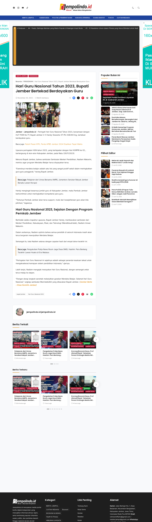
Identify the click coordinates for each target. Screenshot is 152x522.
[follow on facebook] (14, 7)
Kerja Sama (82, 509)
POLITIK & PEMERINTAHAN (62, 18)
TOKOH (111, 18)
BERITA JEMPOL (28, 18)
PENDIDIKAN (33, 76)
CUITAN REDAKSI (123, 18)
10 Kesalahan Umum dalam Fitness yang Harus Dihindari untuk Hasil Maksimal (104, 28)
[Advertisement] (78, 48)
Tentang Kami (83, 506)
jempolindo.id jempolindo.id (40, 312)
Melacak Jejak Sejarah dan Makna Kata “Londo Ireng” (123, 161)
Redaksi (80, 517)
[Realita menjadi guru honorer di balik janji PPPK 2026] (105, 186)
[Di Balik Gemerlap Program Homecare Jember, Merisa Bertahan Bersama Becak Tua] (105, 133)
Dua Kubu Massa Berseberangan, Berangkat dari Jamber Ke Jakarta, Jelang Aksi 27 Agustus (125, 120)
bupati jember (21, 294)
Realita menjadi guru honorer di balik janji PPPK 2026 (125, 181)
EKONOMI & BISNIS (77, 346)
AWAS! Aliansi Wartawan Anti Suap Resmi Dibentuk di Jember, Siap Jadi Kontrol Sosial (123, 111)
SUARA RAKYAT (99, 18)
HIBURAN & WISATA (53, 520)
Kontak (80, 513)
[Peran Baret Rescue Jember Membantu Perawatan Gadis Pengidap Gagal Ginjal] (105, 143)
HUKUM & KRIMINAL (82, 18)
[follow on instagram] (18, 7)
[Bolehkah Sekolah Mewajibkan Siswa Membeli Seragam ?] (105, 206)
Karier (80, 520)
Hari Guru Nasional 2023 (36, 294)
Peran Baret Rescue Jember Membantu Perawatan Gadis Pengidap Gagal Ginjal (123, 139)
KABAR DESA (44, 18)
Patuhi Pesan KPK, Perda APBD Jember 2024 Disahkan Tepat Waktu (54, 144)
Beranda (19, 81)
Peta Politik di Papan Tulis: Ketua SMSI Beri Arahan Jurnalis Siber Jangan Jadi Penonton (124, 192)
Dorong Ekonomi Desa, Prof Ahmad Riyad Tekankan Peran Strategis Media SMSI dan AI (82, 354)
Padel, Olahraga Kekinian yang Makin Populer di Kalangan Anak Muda (43, 28)
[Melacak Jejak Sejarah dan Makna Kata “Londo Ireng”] (105, 167)
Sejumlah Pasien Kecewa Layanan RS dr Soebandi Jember (118, 98)
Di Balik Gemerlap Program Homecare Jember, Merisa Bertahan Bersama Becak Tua (124, 129)
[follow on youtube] (22, 7)
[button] (133, 8)
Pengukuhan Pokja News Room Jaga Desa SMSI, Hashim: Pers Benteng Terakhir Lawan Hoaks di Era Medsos (54, 355)
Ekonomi (87, 343)
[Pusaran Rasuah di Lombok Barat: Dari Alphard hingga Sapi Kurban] (105, 176)
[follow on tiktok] (27, 7)
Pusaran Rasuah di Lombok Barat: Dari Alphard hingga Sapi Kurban (123, 172)
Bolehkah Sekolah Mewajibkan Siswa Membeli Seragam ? (124, 201)
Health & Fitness (122, 91)
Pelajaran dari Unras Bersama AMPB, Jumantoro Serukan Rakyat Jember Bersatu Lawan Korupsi (25, 354)
